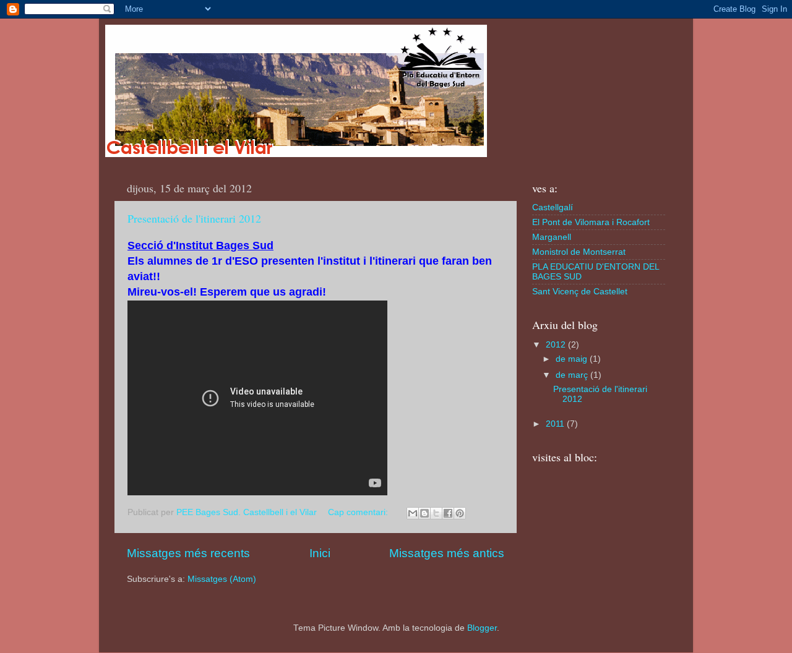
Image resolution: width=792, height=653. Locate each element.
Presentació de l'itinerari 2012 (194, 218)
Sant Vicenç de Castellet (579, 291)
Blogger (482, 628)
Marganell (551, 237)
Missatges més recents (188, 553)
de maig (573, 359)
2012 (557, 344)
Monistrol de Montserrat (579, 252)
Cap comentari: (359, 512)
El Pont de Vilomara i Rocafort (591, 222)
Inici (319, 553)
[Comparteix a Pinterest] (460, 513)
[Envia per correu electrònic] (413, 513)
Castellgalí (552, 207)
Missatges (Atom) (221, 579)
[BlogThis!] (424, 513)
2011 (556, 424)
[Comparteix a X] (436, 513)
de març (573, 375)
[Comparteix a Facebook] (448, 513)
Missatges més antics (446, 553)
